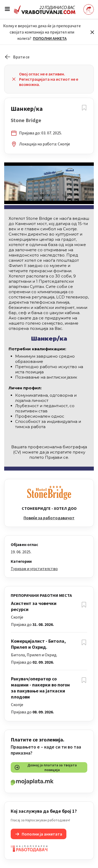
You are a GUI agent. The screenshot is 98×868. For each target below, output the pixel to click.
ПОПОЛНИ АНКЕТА (50, 38)
